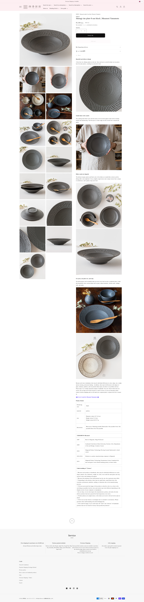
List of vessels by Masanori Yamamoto (87, 397)
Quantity (78, 27)
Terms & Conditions (24, 564)
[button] (20, 7)
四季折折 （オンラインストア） (29, 598)
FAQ (20, 575)
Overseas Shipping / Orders (25, 577)
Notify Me (90, 35)
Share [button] (79, 55)
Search (20, 582)
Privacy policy (22, 570)
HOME (77, 14)
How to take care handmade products (27, 572)
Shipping (84, 25)
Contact (21, 580)
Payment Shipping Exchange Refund (27, 567)
